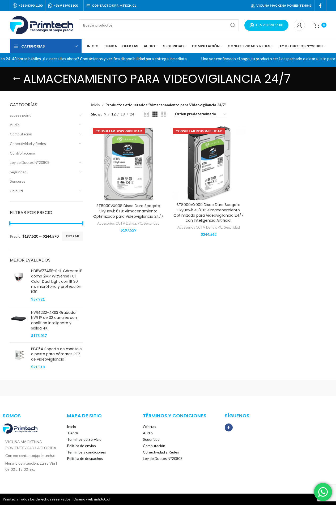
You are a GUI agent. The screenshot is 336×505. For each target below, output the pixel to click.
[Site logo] (41, 24)
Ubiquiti (16, 191)
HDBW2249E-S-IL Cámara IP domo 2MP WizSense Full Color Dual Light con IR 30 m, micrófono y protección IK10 (56, 281)
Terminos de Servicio (84, 439)
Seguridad (18, 172)
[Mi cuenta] (299, 25)
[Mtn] (77, 388)
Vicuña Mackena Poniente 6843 (284, 5)
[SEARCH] (233, 25)
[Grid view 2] (146, 114)
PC (140, 223)
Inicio (95, 104)
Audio (15, 124)
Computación (21, 134)
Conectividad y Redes (28, 143)
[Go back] (16, 79)
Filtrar (72, 236)
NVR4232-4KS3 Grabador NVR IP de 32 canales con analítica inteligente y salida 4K (54, 320)
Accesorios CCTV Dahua (116, 223)
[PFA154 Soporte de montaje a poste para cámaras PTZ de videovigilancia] (18, 357)
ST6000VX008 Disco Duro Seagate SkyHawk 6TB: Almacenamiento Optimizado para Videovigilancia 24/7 (128, 211)
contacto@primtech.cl (114, 5)
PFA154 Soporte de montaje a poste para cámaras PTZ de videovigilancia (56, 354)
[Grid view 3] (155, 114)
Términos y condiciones (86, 452)
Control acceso (22, 153)
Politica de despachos (85, 458)
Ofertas (149, 426)
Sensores (17, 181)
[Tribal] (32, 388)
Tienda (73, 433)
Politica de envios (81, 445)
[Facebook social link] (320, 6)
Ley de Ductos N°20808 (29, 162)
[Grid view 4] (163, 114)
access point (20, 115)
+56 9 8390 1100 (30, 5)
